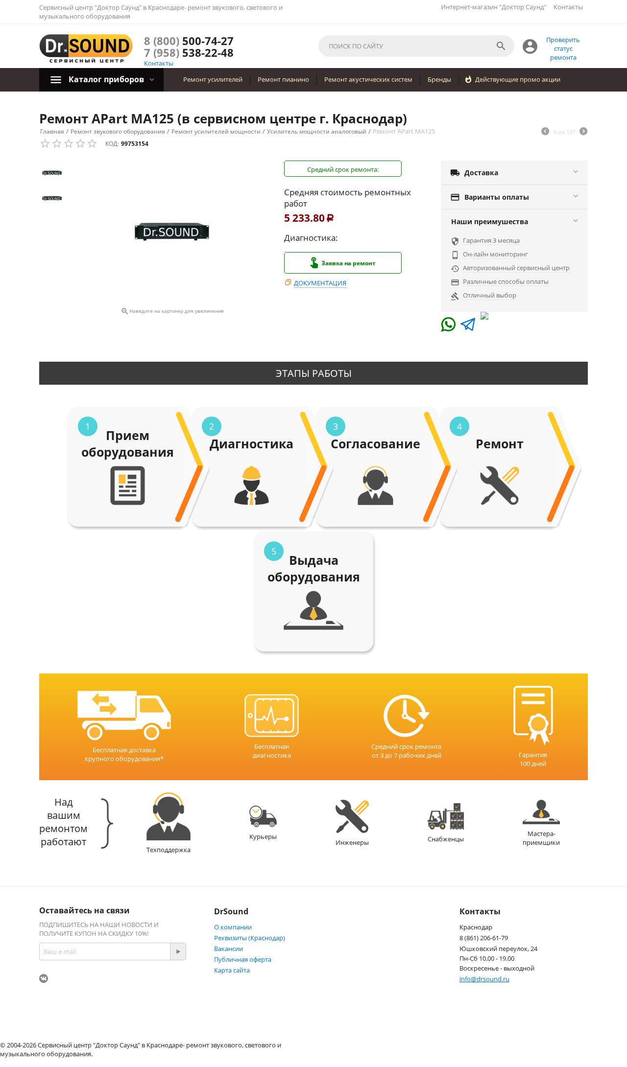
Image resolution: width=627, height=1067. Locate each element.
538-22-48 (189, 52)
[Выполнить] (178, 951)
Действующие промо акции (517, 79)
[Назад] (545, 132)
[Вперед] (583, 132)
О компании (233, 927)
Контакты (568, 6)
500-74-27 (189, 40)
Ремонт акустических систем (368, 79)
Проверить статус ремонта (563, 48)
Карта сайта (232, 970)
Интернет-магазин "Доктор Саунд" (493, 6)
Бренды (439, 79)
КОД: (112, 143)
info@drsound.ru (484, 978)
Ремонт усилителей (212, 79)
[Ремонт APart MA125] (172, 232)
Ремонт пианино (283, 79)
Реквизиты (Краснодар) (249, 937)
